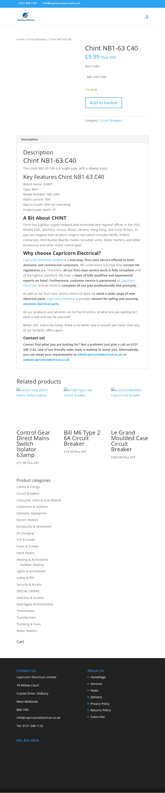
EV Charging (25, 533)
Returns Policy (100, 710)
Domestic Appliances (32, 513)
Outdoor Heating (32, 565)
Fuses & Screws (28, 546)
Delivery (96, 697)
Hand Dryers (26, 553)
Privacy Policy (100, 704)
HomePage (98, 677)
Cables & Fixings (28, 487)
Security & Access (29, 584)
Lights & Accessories (31, 571)
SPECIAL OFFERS (28, 591)
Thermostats (26, 611)
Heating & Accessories (32, 559)
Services (96, 684)
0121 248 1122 (33, 726)
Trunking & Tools (29, 624)
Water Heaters (27, 631)
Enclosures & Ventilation (34, 526)
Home (20, 39)
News (94, 690)
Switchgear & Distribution (35, 604)
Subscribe (97, 717)
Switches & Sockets (30, 598)
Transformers (26, 617)
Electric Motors (27, 520)
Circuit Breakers (37, 39)
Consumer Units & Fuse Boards (39, 500)
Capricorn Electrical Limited (43, 260)
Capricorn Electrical (61, 299)
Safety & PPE (25, 578)
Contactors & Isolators (32, 506)
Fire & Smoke (26, 540)
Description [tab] (29, 139)
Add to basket (103, 103)
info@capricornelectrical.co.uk (38, 718)
